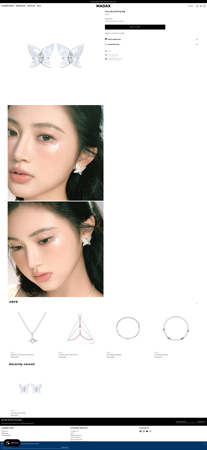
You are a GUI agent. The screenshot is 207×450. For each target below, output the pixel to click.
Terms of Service (76, 439)
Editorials (4, 433)
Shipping (107, 21)
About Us (4, 431)
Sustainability (6, 435)
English (190, 6)
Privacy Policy (75, 437)
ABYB (107, 14)
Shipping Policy (76, 435)
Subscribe (200, 422)
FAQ (72, 433)
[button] (201, 6)
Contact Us (74, 431)
